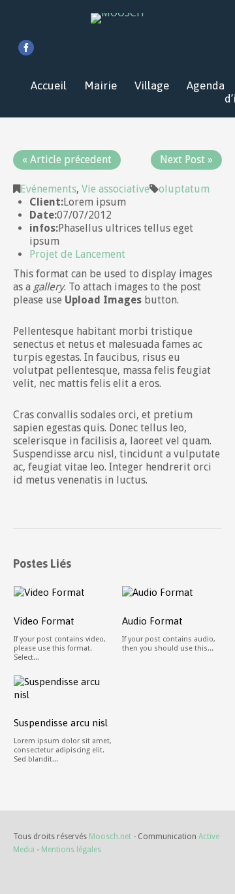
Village (151, 85)
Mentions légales (71, 849)
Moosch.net (110, 836)
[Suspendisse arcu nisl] (64, 687)
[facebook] (26, 47)
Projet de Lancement (77, 254)
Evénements (48, 189)
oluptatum (184, 189)
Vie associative (115, 189)
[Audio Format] (157, 591)
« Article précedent (67, 159)
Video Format (44, 620)
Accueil (49, 85)
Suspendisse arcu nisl (61, 722)
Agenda (206, 85)
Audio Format (152, 620)
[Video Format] (49, 591)
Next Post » (186, 159)
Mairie (100, 85)
